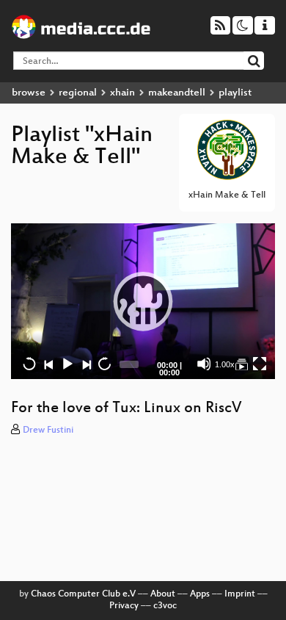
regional (78, 93)
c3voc (165, 606)
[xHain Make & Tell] (241, 363)
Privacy (124, 606)
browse (28, 93)
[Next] (85, 363)
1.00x (225, 364)
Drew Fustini (48, 430)
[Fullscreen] (259, 363)
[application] (143, 301)
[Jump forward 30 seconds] (104, 363)
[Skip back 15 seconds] (29, 363)
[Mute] (203, 363)
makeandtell (176, 93)
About (162, 594)
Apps (200, 594)
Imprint (239, 594)
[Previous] (48, 363)
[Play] (143, 301)
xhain (122, 93)
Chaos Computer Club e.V (83, 594)
